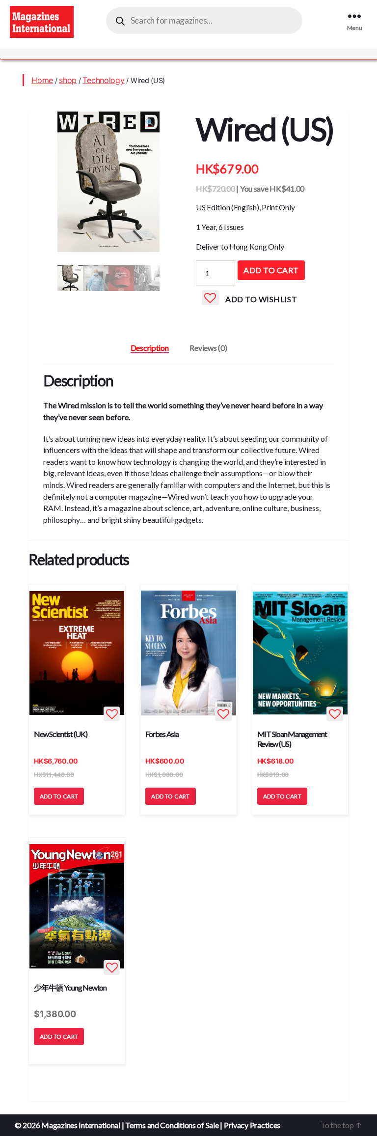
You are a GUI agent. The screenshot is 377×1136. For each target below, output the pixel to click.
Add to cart (271, 270)
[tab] (150, 348)
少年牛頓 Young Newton (70, 987)
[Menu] (358, 16)
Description (150, 347)
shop (68, 80)
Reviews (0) (208, 347)
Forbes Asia (161, 733)
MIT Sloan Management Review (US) (292, 738)
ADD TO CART (59, 796)
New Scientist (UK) (60, 733)
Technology (103, 80)
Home (42, 80)
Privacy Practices (252, 1125)
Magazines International (80, 1125)
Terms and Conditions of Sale (171, 1125)
